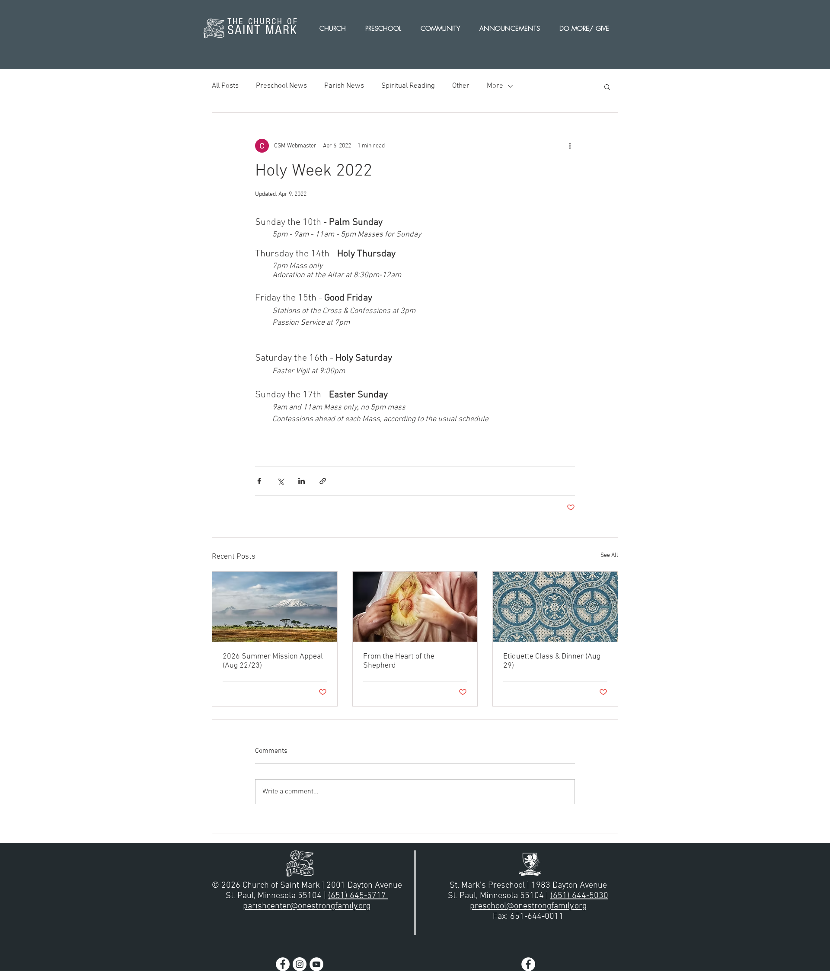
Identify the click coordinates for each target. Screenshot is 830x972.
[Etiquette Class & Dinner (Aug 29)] (555, 607)
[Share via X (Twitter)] (280, 481)
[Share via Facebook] (259, 481)
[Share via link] (323, 481)
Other (460, 86)
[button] (607, 86)
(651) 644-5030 (579, 896)
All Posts (225, 86)
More (495, 86)
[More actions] (570, 146)
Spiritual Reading (408, 86)
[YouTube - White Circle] (316, 964)
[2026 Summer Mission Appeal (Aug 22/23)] (274, 607)
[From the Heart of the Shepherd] (415, 607)
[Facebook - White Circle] (283, 964)
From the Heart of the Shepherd (398, 661)
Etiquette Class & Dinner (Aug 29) (551, 661)
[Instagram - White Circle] (299, 964)
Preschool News (281, 86)
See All (609, 555)
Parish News (344, 86)
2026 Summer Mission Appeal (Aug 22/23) (273, 661)
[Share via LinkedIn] (301, 481)
